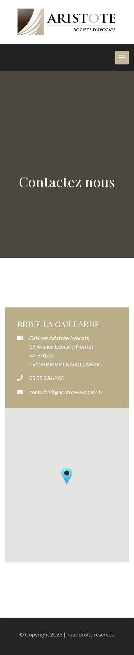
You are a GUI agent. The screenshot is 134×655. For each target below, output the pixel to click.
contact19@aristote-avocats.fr (66, 392)
